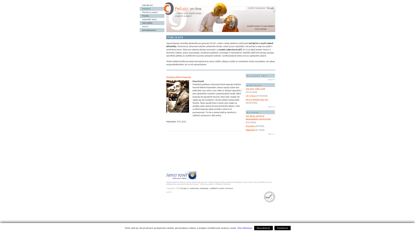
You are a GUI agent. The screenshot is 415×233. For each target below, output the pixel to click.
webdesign (204, 188)
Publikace (146, 9)
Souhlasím (282, 228)
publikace (254, 85)
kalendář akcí (257, 76)
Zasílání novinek (253, 26)
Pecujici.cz (185, 188)
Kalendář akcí (147, 5)
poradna (253, 112)
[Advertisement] (260, 150)
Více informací (244, 228)
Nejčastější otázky (149, 19)
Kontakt (264, 29)
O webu (264, 26)
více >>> (271, 80)
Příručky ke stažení (150, 12)
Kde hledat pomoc (149, 30)
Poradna (145, 16)
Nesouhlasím (263, 228)
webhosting (194, 188)
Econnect (229, 188)
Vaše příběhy (147, 23)
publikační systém (217, 188)
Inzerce (145, 27)
